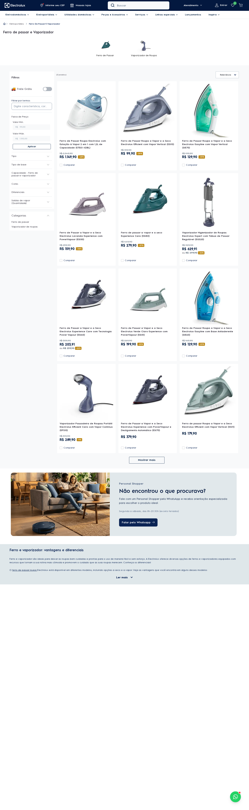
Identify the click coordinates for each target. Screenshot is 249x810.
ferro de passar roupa (24, 604)
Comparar (69, 175)
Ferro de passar (20, 222)
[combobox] (138, 5)
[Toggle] (47, 89)
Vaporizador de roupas (25, 226)
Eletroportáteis (16, 24)
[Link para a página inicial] (4, 24)
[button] (52, 5)
